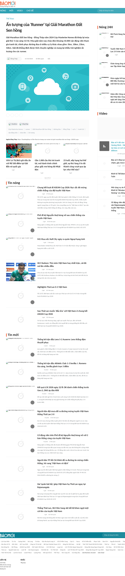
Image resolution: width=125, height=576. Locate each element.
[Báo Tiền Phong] (39, 242)
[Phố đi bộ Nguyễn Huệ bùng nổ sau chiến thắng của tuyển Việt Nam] (20, 223)
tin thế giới (54, 550)
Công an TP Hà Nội (35, 544)
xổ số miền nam (119, 547)
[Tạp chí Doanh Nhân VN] (112, 69)
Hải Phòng (14, 547)
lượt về (23, 550)
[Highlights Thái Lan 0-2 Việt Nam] (20, 295)
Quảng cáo (3, 569)
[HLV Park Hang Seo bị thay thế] (104, 38)
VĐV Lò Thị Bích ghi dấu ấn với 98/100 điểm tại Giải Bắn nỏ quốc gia (18, 163)
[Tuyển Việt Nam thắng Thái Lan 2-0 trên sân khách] (104, 52)
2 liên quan (52, 441)
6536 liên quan (51, 221)
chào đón (23, 133)
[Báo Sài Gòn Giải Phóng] (113, 154)
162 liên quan (50, 466)
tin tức (14, 541)
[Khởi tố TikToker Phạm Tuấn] (104, 177)
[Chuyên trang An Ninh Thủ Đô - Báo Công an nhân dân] (112, 180)
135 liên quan (121, 154)
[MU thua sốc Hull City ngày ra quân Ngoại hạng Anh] (20, 247)
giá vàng (108, 547)
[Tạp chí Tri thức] (38, 269)
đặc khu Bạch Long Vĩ (48, 541)
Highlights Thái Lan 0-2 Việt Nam (52, 287)
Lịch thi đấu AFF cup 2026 (76, 550)
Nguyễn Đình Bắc (115, 541)
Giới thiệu (2, 562)
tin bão (37, 541)
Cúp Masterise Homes (15, 129)
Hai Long (30, 541)
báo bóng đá (5, 547)
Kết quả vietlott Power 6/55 (52, 544)
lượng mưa (37, 553)
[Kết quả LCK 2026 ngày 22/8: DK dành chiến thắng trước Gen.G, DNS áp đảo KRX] (20, 395)
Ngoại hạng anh (110, 550)
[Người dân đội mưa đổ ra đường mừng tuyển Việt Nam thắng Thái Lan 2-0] (20, 419)
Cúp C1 (72, 541)
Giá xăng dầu (76, 553)
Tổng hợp (23, 562)
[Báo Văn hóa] (8, 170)
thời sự (106, 544)
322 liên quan (52, 514)
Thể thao (10, 19)
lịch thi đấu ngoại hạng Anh (73, 547)
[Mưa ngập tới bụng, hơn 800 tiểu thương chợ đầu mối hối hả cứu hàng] (104, 82)
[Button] (19, 59)
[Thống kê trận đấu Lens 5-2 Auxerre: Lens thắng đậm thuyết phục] (20, 348)
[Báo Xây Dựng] (40, 514)
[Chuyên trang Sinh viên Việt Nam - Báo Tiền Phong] (65, 173)
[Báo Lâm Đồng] (39, 346)
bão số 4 (105, 541)
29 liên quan (49, 194)
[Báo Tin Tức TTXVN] (39, 194)
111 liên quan (50, 269)
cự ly (74, 129)
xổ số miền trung (62, 541)
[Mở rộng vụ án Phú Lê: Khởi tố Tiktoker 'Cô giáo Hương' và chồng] (104, 191)
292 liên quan (50, 317)
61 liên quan (118, 179)
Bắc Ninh (14, 544)
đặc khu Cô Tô (5, 544)
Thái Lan (3, 550)
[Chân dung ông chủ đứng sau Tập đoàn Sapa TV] (104, 67)
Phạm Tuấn (97, 541)
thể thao (56, 553)
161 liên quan (50, 290)
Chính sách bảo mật (5, 566)
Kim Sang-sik (66, 553)
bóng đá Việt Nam (68, 544)
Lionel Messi (28, 553)
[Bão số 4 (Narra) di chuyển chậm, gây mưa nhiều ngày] (104, 163)
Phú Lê (113, 544)
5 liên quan (51, 242)
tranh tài (81, 129)
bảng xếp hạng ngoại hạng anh (94, 547)
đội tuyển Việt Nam (38, 547)
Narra (78, 541)
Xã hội (78, 544)
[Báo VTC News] (40, 418)
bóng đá (62, 550)
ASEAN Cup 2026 (25, 547)
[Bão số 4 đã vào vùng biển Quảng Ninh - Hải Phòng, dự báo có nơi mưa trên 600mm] (104, 146)
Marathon (14, 124)
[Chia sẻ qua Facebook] (8, 115)
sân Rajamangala (33, 550)
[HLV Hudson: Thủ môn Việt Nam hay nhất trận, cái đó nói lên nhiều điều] (20, 271)
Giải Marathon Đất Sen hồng (41, 129)
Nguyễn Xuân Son (14, 550)
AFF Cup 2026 (24, 544)
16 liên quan (40, 59)
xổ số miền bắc (86, 541)
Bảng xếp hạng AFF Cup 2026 (95, 550)
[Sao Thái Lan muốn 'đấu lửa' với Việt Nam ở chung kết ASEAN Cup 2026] (20, 319)
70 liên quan (53, 370)
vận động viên (13, 133)
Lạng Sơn (60, 547)
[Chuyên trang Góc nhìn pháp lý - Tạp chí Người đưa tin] (39, 394)
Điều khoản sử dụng (5, 565)
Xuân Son (120, 550)
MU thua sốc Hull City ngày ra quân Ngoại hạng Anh (61, 239)
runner (27, 129)
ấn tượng (31, 133)
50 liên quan (51, 490)
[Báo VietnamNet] (39, 221)
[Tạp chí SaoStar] (112, 40)
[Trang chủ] (7, 4)
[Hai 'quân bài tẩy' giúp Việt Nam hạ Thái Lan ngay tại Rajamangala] (20, 492)
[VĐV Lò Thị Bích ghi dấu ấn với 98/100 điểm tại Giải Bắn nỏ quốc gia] (19, 151)
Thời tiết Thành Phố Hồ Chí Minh (92, 544)
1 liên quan (52, 346)
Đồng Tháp (25, 124)
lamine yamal (17, 553)
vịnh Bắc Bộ (44, 550)
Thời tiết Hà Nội (6, 553)
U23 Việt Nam (50, 547)
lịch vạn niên (5, 541)
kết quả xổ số (47, 553)
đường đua (57, 129)
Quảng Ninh (21, 541)
